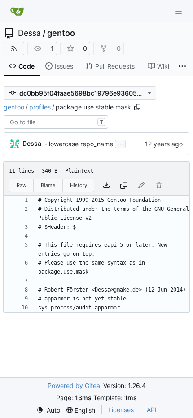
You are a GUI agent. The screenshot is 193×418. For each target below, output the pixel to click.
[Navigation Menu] (180, 11)
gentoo (61, 33)
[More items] (182, 66)
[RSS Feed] (14, 48)
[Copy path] (137, 107)
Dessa (29, 33)
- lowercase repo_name (78, 144)
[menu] (48, 410)
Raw (21, 185)
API (152, 410)
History (78, 185)
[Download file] (106, 185)
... (120, 143)
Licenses (121, 410)
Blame (48, 185)
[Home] (17, 11)
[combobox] (56, 122)
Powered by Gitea (74, 385)
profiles (40, 107)
